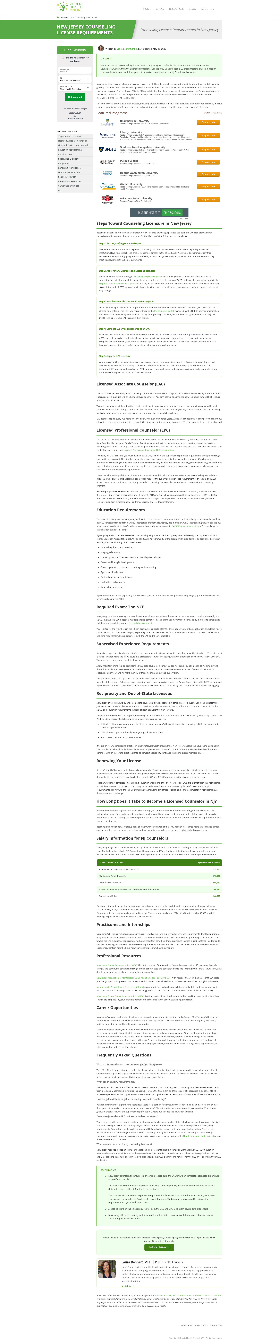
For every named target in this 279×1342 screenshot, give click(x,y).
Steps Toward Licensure (69, 136)
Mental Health (67, 17)
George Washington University (139, 172)
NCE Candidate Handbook (139, 623)
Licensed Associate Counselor (72, 140)
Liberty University (131, 132)
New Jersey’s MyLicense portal (147, 276)
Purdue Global (129, 160)
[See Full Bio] (133, 1286)
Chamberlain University (134, 121)
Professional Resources (69, 181)
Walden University (131, 184)
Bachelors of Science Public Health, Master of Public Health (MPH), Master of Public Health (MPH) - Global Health (154, 151)
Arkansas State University (136, 198)
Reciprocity (63, 163)
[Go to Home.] (58, 17)
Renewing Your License (69, 167)
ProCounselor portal (164, 311)
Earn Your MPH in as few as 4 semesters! (152, 124)
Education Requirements (70, 149)
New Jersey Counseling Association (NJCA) (116, 965)
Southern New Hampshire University (142, 147)
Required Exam (65, 154)
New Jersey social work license (198, 1136)
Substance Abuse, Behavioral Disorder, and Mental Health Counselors (188, 1295)
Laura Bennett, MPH (127, 48)
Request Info (208, 122)
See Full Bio (126, 1286)
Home (147, 8)
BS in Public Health (143, 201)
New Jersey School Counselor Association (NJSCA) (120, 996)
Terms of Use (216, 1325)
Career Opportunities (68, 185)
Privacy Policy (201, 1325)
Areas (160, 8)
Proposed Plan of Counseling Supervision (119, 283)
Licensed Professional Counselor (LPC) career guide (148, 450)
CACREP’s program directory (185, 526)
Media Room (187, 1325)
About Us (207, 8)
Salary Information (67, 176)
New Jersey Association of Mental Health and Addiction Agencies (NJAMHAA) (133, 977)
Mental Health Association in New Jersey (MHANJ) (120, 987)
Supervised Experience (69, 158)
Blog (192, 8)
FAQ (60, 190)
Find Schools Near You (159, 1247)
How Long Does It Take (69, 172)
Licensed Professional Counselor (74, 145)
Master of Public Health (145, 164)
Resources (176, 8)
